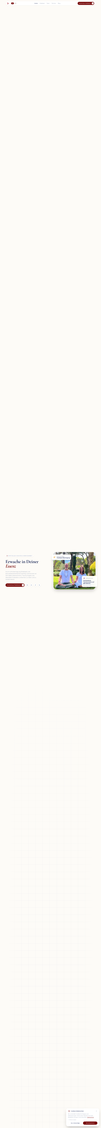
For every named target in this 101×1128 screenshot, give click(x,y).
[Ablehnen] (96, 1111)
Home (36, 3)
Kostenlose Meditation (85, 3)
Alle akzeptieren (90, 1123)
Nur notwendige (75, 1123)
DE (12, 3)
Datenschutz (90, 1117)
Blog (59, 3)
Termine (54, 3)
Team (48, 3)
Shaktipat (42, 3)
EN (15, 3)
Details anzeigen (72, 1119)
